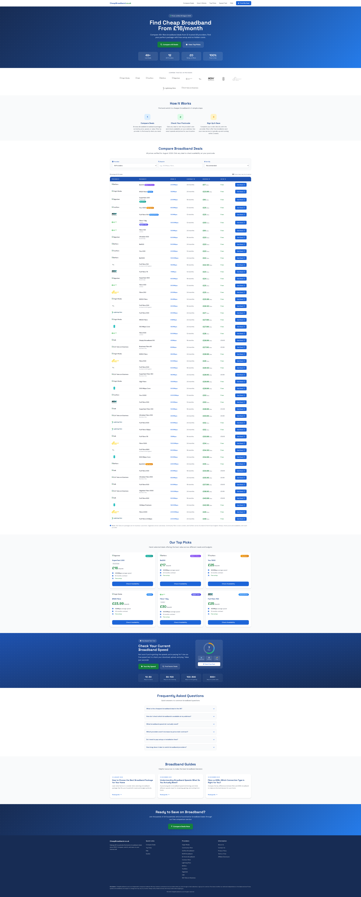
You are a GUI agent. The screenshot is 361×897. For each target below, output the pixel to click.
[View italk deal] (114, 340)
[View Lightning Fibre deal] (117, 312)
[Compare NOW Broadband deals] (211, 79)
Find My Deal (244, 3)
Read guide (116, 794)
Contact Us (221, 848)
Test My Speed (149, 666)
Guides (148, 854)
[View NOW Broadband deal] (114, 214)
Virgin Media (186, 845)
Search (162, 161)
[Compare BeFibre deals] (162, 79)
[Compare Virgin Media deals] (125, 79)
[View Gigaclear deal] (116, 199)
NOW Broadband (187, 854)
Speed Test (223, 3)
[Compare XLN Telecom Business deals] (189, 89)
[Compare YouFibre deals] (149, 79)
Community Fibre (187, 848)
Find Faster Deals (171, 666)
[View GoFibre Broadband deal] (113, 264)
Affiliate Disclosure (224, 857)
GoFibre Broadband (188, 851)
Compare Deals (188, 3)
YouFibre (184, 869)
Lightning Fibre (186, 863)
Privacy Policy (222, 851)
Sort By (208, 161)
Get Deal (240, 185)
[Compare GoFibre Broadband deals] (200, 79)
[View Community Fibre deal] (114, 222)
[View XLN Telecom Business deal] (120, 347)
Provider (116, 161)
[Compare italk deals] (137, 79)
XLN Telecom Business (189, 878)
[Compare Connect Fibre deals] (236, 79)
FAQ (231, 3)
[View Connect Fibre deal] (115, 292)
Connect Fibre (186, 860)
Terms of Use (222, 854)
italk (183, 875)
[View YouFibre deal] (115, 207)
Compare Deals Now (181, 826)
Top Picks (212, 3)
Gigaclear (185, 872)
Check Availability (132, 584)
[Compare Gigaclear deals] (176, 79)
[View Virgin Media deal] (117, 191)
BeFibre (184, 866)
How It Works (201, 3)
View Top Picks (194, 44)
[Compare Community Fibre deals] (189, 79)
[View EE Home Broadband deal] (114, 326)
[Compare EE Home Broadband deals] (223, 79)
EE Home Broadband (188, 857)
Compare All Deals (170, 44)
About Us (221, 845)
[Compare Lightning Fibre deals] (169, 89)
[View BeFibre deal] (115, 184)
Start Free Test (210, 664)
